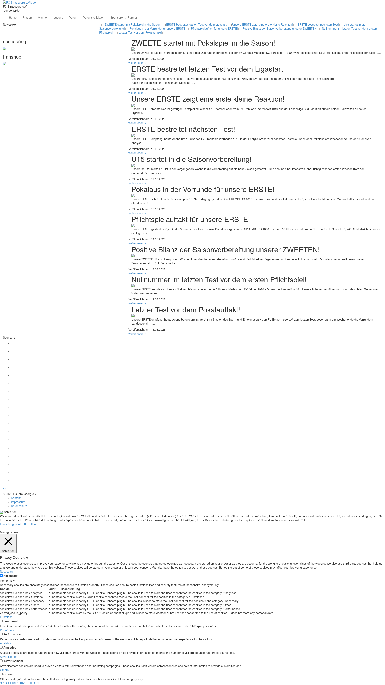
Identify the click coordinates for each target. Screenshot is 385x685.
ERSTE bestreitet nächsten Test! (318, 24)
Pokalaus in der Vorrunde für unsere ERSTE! (158, 28)
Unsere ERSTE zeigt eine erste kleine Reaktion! (262, 24)
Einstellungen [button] (8, 524)
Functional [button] (6, 617)
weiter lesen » (137, 63)
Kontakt (16, 498)
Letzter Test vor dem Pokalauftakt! (140, 32)
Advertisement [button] (9, 657)
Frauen (27, 17)
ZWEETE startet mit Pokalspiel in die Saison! (133, 24)
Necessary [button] (6, 571)
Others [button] (4, 670)
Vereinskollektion (93, 17)
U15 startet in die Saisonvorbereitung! (191, 159)
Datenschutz (19, 506)
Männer (43, 17)
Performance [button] (8, 630)
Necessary (10, 576)
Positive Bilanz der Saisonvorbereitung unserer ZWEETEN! (280, 28)
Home (13, 17)
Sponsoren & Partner (123, 17)
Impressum (18, 502)
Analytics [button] (5, 643)
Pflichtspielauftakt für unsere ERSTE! (214, 28)
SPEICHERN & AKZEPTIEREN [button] (19, 683)
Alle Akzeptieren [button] (28, 524)
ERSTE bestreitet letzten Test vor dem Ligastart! (196, 24)
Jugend (58, 17)
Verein (73, 17)
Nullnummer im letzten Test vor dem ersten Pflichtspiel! (219, 279)
